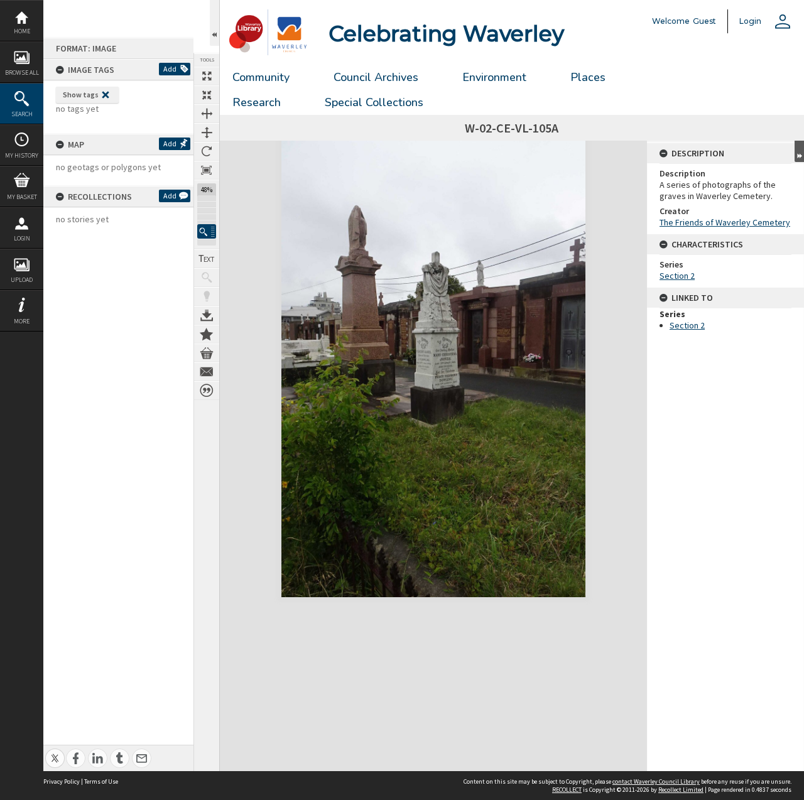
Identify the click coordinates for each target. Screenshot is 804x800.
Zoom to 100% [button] (206, 170)
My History (21, 155)
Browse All (22, 72)
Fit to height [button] (206, 132)
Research (256, 102)
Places (588, 77)
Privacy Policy (61, 781)
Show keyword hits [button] (206, 277)
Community (261, 77)
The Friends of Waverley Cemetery (725, 222)
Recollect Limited (681, 790)
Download (206, 315)
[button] (206, 231)
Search (22, 114)
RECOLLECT (567, 790)
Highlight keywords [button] (206, 296)
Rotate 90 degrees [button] (206, 151)
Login (22, 238)
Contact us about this (206, 371)
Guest (704, 21)
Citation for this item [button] (206, 390)
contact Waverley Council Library (656, 781)
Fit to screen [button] (206, 94)
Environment (494, 77)
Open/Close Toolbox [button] (214, 23)
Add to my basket (206, 352)
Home (22, 31)
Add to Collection (206, 334)
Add (170, 68)
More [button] (22, 321)
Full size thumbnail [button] (206, 76)
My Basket (22, 197)
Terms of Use (101, 781)
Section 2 (677, 275)
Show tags (81, 94)
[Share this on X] (55, 751)
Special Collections (374, 102)
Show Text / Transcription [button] (206, 258)
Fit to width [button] (206, 113)
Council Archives (376, 77)
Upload (22, 280)
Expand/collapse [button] (799, 151)
